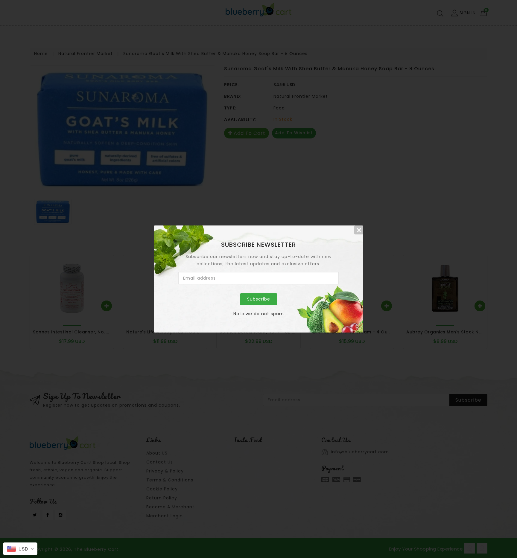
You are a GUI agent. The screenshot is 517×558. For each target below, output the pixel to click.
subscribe (258, 299)
